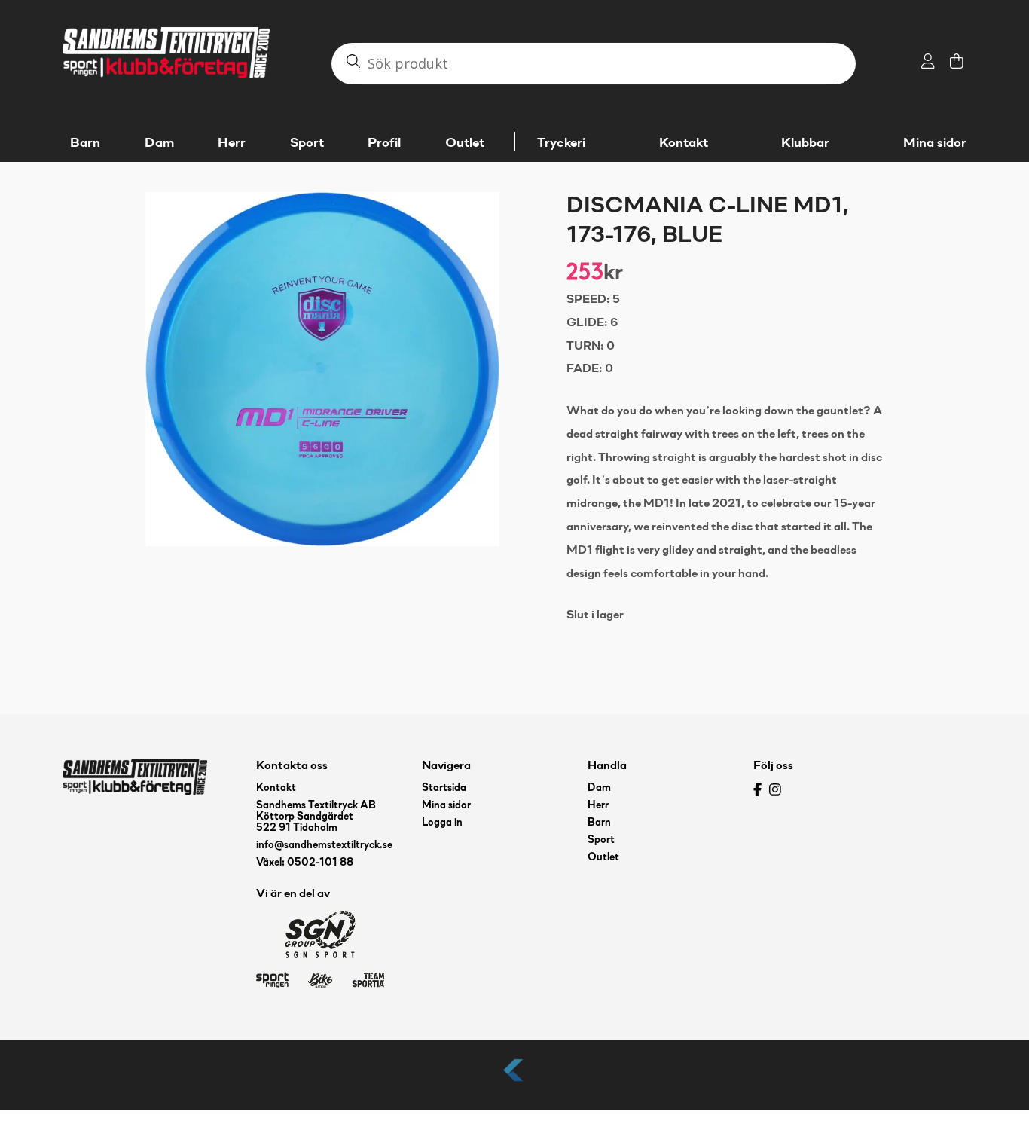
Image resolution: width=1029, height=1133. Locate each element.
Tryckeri (561, 143)
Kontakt (683, 143)
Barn (599, 823)
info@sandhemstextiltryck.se (324, 845)
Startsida (444, 788)
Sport (601, 840)
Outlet (603, 857)
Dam (599, 788)
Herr (598, 805)
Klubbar (805, 143)
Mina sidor (934, 143)
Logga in (442, 823)
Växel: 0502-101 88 (304, 863)
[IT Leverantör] (514, 1082)
